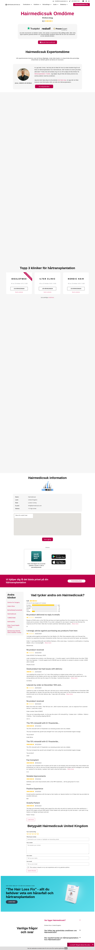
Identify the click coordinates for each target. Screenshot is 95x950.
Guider (55, 4)
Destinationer (26, 4)
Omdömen (36, 4)
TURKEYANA (11, 617)
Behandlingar (46, 4)
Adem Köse (11, 606)
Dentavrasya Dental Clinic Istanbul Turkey (14, 631)
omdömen (51, 297)
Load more (31, 819)
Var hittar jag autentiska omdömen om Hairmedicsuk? (60, 931)
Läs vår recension (19, 288)
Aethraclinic (11, 621)
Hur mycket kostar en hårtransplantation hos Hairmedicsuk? (61, 939)
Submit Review (32, 870)
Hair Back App (62, 80)
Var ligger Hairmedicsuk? (55, 920)
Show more (75, 624)
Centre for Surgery (13, 602)
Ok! (66, 948)
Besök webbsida (19, 292)
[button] (62, 920)
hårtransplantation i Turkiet (42, 74)
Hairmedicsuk (11, 614)
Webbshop (63, 4)
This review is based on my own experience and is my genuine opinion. (50, 867)
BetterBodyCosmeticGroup (16, 610)
